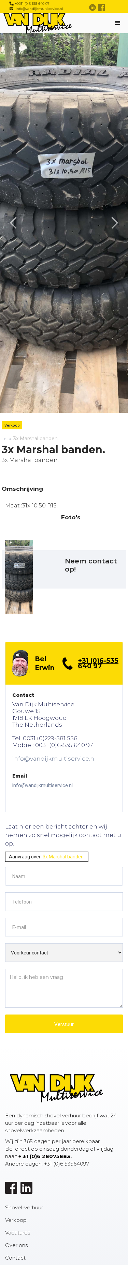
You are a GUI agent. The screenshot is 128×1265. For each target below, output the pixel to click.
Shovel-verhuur (24, 1207)
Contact (15, 1257)
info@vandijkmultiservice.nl (54, 758)
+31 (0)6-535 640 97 (98, 663)
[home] (59, 23)
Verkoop (16, 1220)
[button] (13, 223)
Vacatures (17, 1232)
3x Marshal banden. (36, 438)
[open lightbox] (19, 577)
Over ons (16, 1245)
